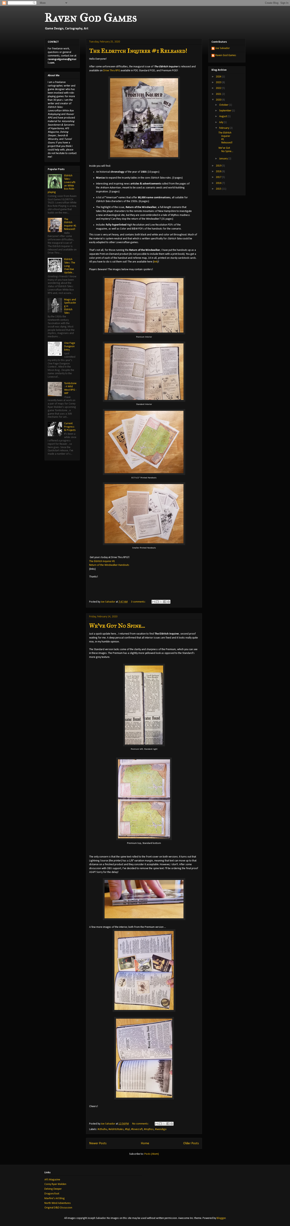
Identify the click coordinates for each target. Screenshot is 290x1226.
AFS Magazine (52, 1179)
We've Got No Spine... (117, 625)
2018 (219, 171)
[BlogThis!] (157, 602)
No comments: (140, 1123)
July (221, 122)
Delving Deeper (53, 1188)
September (225, 110)
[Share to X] (161, 602)
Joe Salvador (222, 48)
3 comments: (138, 601)
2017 (219, 177)
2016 (219, 183)
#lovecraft (137, 1129)
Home (145, 1143)
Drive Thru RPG (111, 70)
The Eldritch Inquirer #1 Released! (138, 50)
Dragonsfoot (51, 1193)
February (224, 128)
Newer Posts (98, 1143)
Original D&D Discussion (58, 1207)
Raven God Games (91, 17)
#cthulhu (102, 1129)
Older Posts (191, 1143)
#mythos (149, 1129)
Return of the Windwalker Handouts (109, 565)
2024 (219, 76)
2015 (219, 188)
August (223, 116)
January (223, 158)
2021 (219, 94)
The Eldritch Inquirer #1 (102, 561)
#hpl (127, 1129)
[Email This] (153, 602)
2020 (219, 99)
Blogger (221, 1218)
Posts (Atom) (151, 1154)
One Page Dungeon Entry (69, 346)
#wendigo (161, 1129)
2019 (219, 165)
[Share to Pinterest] (168, 602)
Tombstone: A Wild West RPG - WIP (70, 388)
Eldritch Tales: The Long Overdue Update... (69, 266)
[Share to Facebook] (165, 602)
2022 (219, 88)
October (224, 104)
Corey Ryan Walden (55, 1184)
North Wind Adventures (57, 1203)
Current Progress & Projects (70, 427)
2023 (219, 82)
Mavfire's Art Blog (54, 1198)
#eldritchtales (116, 1129)
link (155, 261)
